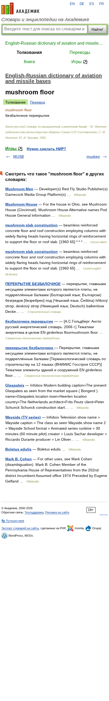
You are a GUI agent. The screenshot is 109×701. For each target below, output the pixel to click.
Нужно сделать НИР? (46, 149)
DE (82, 4)
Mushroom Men (19, 189)
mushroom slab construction (31, 225)
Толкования (29, 52)
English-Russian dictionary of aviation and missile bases (54, 43)
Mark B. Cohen (18, 459)
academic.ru (20, 8)
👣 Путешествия (12, 520)
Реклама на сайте (57, 512)
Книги (29, 61)
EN (72, 4)
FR (101, 4)
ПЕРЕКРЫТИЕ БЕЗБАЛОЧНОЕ (33, 284)
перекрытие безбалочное (29, 348)
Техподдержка (34, 512)
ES (91, 4)
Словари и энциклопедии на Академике (45, 19)
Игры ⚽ (79, 61)
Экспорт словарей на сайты (20, 528)
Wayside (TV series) (23, 417)
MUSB (18, 156)
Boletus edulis (18, 449)
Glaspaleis (14, 385)
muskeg (93, 156)
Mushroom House (21, 204)
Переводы (80, 52)
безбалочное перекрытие (29, 321)
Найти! (97, 29)
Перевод (37, 102)
